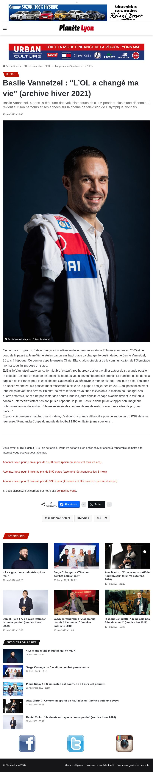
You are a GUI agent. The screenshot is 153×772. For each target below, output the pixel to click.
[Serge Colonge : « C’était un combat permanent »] (76, 556)
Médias (19, 66)
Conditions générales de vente (133, 765)
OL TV (102, 518)
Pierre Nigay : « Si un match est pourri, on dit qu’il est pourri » (65, 683)
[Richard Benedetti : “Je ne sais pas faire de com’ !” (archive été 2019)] (127, 602)
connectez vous (66, 490)
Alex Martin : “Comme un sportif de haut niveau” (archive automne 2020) (127, 576)
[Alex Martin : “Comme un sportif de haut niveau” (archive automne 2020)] (127, 556)
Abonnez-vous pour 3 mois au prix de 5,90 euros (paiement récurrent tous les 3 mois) (55, 471)
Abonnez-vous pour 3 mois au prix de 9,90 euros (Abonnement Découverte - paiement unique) (60, 481)
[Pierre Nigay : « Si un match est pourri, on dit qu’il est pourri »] (13, 689)
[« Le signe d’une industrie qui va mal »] (25, 556)
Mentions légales (74, 765)
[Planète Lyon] (76, 28)
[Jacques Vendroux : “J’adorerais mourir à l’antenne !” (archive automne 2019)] (76, 602)
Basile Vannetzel (58, 518)
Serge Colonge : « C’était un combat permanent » (57, 667)
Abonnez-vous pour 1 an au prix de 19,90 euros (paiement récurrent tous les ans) (52, 462)
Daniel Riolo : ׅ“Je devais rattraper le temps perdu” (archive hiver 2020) (24, 622)
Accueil (9, 66)
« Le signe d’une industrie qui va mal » (51, 650)
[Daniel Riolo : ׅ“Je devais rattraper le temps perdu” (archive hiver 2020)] (25, 602)
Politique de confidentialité (100, 765)
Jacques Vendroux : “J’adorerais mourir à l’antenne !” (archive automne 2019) (74, 622)
